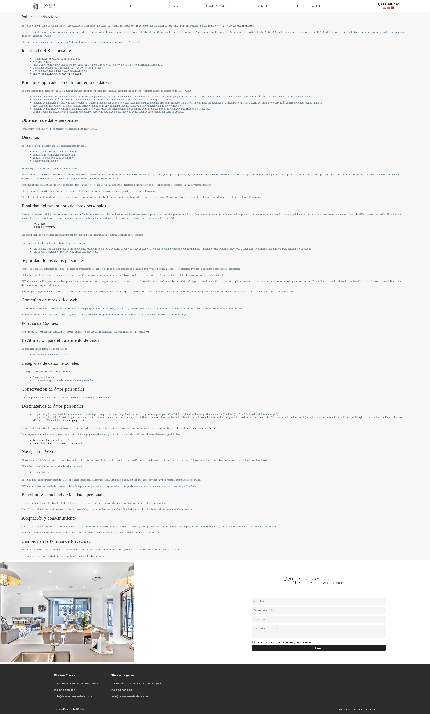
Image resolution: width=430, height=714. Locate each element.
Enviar (318, 648)
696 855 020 (390, 4)
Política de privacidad (364, 709)
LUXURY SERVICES (217, 6)
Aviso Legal (134, 42)
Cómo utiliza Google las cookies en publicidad (57, 443)
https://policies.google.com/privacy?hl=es (195, 428)
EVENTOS (262, 6)
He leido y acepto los (268, 642)
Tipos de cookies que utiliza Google (52, 440)
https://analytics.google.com (69, 420)
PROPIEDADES (126, 6)
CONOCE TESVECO (307, 6)
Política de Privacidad (44, 226)
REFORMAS (170, 6)
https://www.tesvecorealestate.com (238, 25)
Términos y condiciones (296, 642)
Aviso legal (345, 709)
